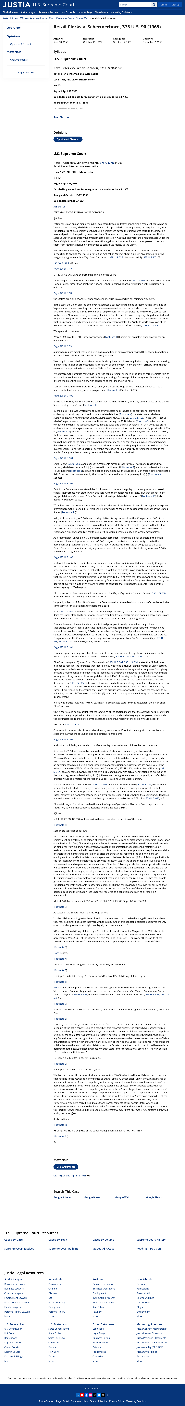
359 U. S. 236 (116, 257)
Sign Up (176, 5)
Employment (99, 1293)
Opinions (13, 36)
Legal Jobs (98, 1328)
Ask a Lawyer (28, 12)
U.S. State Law (57, 1324)
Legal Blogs (98, 1333)
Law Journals (144, 1302)
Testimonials (144, 1356)
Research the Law (48, 12)
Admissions (143, 1288)
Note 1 (57, 953)
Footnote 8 (76, 470)
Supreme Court (12, 1342)
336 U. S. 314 (131, 662)
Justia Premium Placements (151, 1338)
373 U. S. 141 (137, 656)
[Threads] (94, 1395)
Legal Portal (62, 1401)
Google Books (92, 1197)
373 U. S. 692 (152, 798)
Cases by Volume (103, 1239)
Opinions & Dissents (68, 139)
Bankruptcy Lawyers (15, 1284)
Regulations (10, 1338)
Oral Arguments (66, 1166)
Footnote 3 (90, 405)
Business (98, 1279)
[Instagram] (90, 1395)
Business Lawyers (14, 1288)
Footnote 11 (68, 512)
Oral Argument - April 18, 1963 (69, 1175)
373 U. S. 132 (122, 656)
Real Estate (98, 1307)
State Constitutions (58, 1328)
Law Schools (68, 12)
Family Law (54, 1307)
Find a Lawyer (10, 12)
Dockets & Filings (13, 1356)
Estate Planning (56, 1302)
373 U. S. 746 (138, 280)
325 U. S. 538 (74, 463)
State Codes (54, 1333)
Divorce (52, 1293)
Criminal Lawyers (13, 1293)
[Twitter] (103, 1395)
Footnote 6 (64, 431)
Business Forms (101, 1338)
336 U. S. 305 (77, 683)
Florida (52, 1347)
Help (85, 1401)
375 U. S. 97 (150, 257)
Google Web (122, 1197)
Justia (5, 18)
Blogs (140, 1307)
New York (53, 1351)
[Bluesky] (99, 1395)
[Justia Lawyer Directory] (107, 1395)
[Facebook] (86, 1395)
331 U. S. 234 (65, 641)
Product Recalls (100, 1342)
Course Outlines (145, 1297)
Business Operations (103, 1288)
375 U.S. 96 (107, 163)
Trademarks (99, 1351)
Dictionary (142, 1284)
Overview (14, 28)
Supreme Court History (151, 1239)
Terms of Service (98, 1401)
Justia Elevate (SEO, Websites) (153, 1342)
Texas (51, 1356)
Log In (164, 5)
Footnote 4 (125, 414)
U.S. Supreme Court (45, 18)
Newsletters (101, 12)
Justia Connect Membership (152, 1328)
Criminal (52, 1288)
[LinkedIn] (78, 1395)
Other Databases (103, 1324)
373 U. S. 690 (100, 784)
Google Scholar (62, 1197)
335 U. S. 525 (136, 417)
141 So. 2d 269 (61, 263)
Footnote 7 (128, 467)
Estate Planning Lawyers (17, 1302)
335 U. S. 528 (80, 994)
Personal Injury (56, 1311)
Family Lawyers (12, 1307)
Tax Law (96, 1311)
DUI (50, 1297)
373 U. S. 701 (144, 784)
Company (76, 1401)
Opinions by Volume (65, 18)
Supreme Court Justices (19, 1248)
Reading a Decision (149, 1248)
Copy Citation (26, 72)
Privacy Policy (116, 1401)
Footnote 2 (114, 390)
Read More (59, 117)
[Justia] (16, 4)
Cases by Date (13, 1239)
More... (8, 1316)
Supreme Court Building (63, 1248)
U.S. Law (14, 18)
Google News (154, 1197)
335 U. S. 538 (152, 994)
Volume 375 (81, 18)
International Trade (103, 1302)
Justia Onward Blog (147, 1351)
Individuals (55, 1279)
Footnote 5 (143, 421)
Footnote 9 (155, 474)
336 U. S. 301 (116, 662)
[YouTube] (82, 1395)
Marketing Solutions (122, 12)
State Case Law (56, 1338)
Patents (96, 1347)
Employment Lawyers (15, 1297)
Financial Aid (143, 1293)
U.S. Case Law (27, 18)
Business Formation (103, 1284)
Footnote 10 (148, 496)
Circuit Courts (11, 1347)
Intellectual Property (103, 1297)
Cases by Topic (57, 1239)
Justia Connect (46, 1401)
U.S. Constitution (13, 1328)
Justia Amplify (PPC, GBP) (150, 1347)
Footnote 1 (111, 337)
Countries (97, 1356)
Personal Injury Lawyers (17, 1311)
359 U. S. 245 (66, 611)
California (53, 1342)
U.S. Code (9, 1333)
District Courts (12, 1351)
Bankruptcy (54, 1284)
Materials (14, 52)
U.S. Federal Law (14, 1324)
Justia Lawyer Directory (149, 1333)
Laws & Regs (85, 12)
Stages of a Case (103, 1248)
